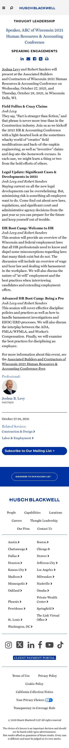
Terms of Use (21, 676)
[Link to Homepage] (37, 8)
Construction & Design (17, 431)
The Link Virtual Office (48, 617)
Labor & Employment (17, 438)
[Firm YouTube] (51, 646)
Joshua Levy (11, 69)
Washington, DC (19, 626)
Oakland (14, 590)
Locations (55, 512)
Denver (42, 556)
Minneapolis (17, 583)
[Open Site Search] (11, 7)
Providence (16, 608)
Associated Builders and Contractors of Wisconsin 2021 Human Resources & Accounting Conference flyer (34, 363)
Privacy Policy (47, 676)
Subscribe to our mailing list (33, 476)
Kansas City (16, 570)
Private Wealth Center (47, 599)
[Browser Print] (47, 59)
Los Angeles (45, 570)
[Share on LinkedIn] (22, 59)
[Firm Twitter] (21, 646)
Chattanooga (17, 549)
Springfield (44, 608)
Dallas (13, 556)
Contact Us (44, 528)
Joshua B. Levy (13, 398)
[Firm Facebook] (42, 646)
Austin (13, 542)
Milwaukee (45, 576)
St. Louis (14, 619)
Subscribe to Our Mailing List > (30, 451)
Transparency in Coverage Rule (34, 708)
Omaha (42, 590)
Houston (14, 563)
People (11, 512)
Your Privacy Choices (30, 700)
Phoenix (14, 601)
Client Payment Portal (34, 658)
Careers (17, 520)
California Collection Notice (34, 692)
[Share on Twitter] (40, 59)
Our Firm (23, 528)
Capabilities (32, 512)
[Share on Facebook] (34, 59)
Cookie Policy (34, 684)
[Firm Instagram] (10, 646)
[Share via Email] (28, 59)
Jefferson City (46, 563)
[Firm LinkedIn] (33, 646)
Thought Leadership (34, 21)
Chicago (42, 549)
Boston (42, 542)
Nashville (44, 583)
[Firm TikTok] (60, 646)
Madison (14, 576)
